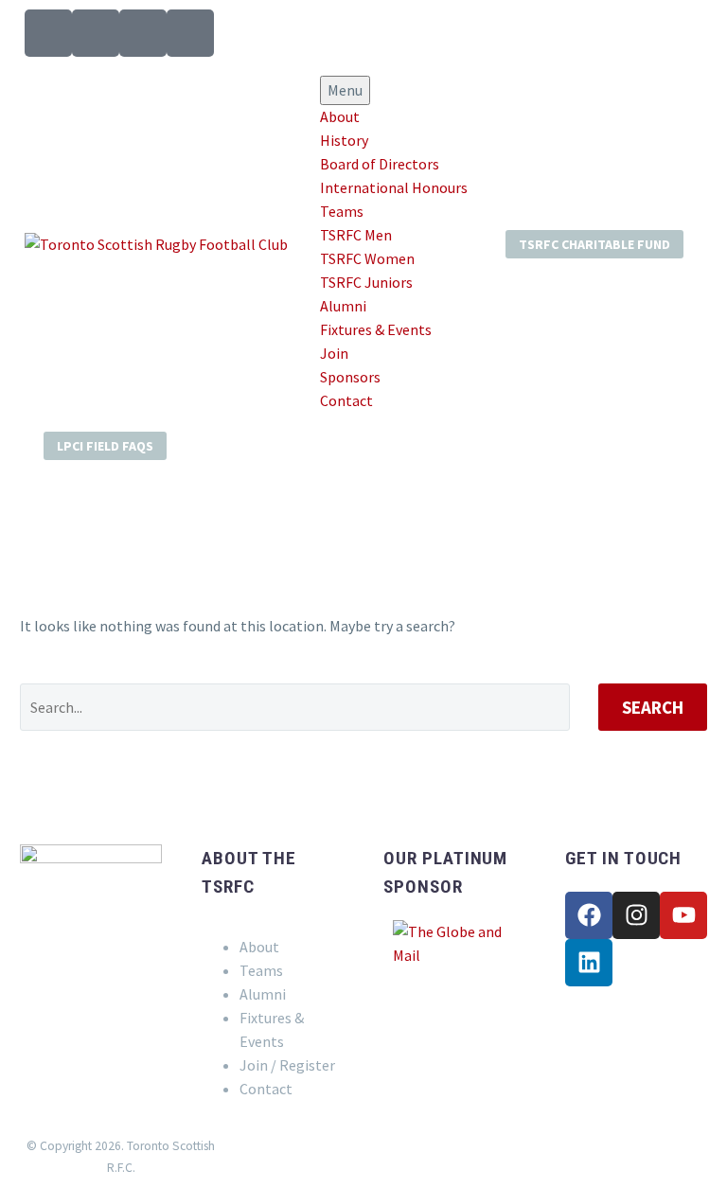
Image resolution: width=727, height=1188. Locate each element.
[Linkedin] (588, 962)
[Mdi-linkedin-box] (190, 33)
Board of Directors (379, 163)
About (340, 116)
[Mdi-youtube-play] (143, 33)
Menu (345, 89)
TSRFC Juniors (366, 282)
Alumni (343, 305)
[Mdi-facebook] (48, 33)
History (344, 140)
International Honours (394, 187)
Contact (346, 400)
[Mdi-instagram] (95, 33)
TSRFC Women (367, 258)
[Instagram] (636, 915)
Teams (342, 211)
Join (334, 353)
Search (652, 707)
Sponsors (350, 376)
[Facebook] (588, 915)
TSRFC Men (356, 234)
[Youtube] (683, 915)
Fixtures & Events (376, 329)
